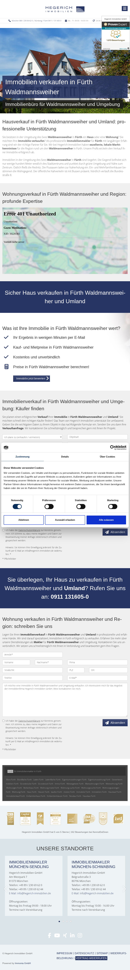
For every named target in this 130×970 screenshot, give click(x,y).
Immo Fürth (60, 783)
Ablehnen (23, 520)
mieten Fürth (69, 792)
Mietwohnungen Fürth (94, 783)
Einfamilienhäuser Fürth (57, 796)
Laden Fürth (38, 779)
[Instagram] (80, 936)
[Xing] (65, 936)
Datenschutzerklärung (29, 530)
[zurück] (6, 888)
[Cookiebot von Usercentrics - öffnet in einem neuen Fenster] (112, 447)
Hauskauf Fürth (114, 792)
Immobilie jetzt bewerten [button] (30, 378)
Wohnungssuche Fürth (91, 787)
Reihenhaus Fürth (31, 787)
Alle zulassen (106, 520)
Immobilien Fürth (99, 792)
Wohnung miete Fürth (49, 787)
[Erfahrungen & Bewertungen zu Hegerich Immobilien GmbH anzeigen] (115, 33)
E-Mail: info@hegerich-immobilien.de (30, 893)
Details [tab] (65, 456)
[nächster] (124, 888)
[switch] (49, 506)
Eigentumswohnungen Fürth (74, 779)
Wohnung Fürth (18, 792)
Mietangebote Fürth (75, 783)
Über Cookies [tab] (107, 456)
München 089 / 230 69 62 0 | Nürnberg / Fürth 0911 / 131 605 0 (36, 20)
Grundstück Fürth (45, 783)
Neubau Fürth (75, 796)
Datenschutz (84, 953)
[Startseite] (65, 9)
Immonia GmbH (23, 963)
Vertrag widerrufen (91, 958)
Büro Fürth (11, 779)
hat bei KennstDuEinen (65, 832)
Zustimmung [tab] (23, 456)
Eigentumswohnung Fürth (99, 779)
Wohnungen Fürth (14, 787)
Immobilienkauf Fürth (15, 796)
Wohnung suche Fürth (70, 787)
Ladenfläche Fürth (53, 779)
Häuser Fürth (43, 792)
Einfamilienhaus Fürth (35, 796)
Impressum (64, 953)
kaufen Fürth (56, 792)
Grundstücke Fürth (28, 783)
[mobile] (125, 8)
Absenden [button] (117, 532)
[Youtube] (57, 936)
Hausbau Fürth (89, 796)
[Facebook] (49, 936)
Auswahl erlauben (65, 520)
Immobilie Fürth (83, 792)
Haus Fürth (31, 792)
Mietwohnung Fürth (114, 783)
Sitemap (102, 953)
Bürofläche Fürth (24, 779)
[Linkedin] (72, 936)
